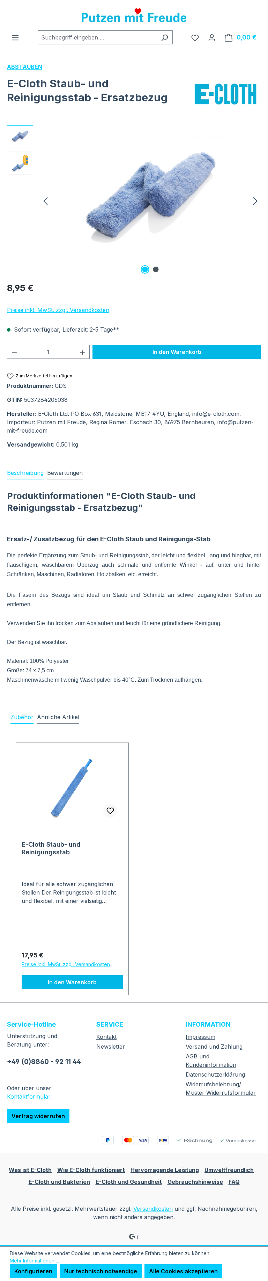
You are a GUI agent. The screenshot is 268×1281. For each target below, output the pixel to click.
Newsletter (110, 1046)
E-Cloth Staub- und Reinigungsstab (51, 848)
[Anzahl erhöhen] (82, 352)
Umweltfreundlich (229, 1169)
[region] (134, 200)
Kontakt (106, 1036)
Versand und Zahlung (214, 1046)
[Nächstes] (255, 200)
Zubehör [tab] (22, 717)
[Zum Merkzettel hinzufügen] (110, 811)
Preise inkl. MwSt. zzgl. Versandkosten (58, 309)
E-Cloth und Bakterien (59, 1181)
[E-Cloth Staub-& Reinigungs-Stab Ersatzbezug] (150, 200)
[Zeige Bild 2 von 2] (156, 269)
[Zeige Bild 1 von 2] (145, 269)
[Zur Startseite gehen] (134, 15)
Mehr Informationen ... (34, 1261)
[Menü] (15, 37)
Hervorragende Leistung (165, 1169)
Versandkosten (153, 1208)
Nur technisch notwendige (100, 1271)
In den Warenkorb (176, 351)
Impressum (200, 1036)
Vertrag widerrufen (38, 1116)
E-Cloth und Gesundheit (129, 1181)
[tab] (25, 473)
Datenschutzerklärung (215, 1074)
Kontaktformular (28, 1096)
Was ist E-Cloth (30, 1169)
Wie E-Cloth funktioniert (91, 1169)
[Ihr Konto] (211, 37)
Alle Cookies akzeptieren (183, 1271)
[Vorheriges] (45, 200)
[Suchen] (164, 37)
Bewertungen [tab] (65, 472)
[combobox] (97, 37)
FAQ (234, 1181)
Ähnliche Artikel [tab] (58, 717)
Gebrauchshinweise (195, 1181)
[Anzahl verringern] (14, 352)
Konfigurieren (33, 1271)
